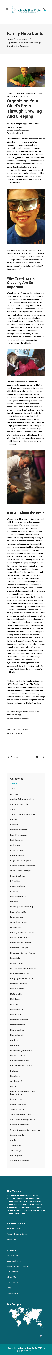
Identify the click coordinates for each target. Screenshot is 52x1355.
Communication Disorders (22, 865)
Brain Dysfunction (18, 835)
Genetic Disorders (18, 922)
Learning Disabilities (19, 983)
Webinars (11, 1239)
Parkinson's (15, 1071)
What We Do (13, 1255)
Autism (13, 809)
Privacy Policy (13, 1293)
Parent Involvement (19, 1060)
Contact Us (12, 1282)
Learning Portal (14, 1261)
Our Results (12, 1271)
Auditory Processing (19, 804)
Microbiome (15, 1014)
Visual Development (19, 1160)
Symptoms (15, 1145)
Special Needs (17, 1135)
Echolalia (14, 901)
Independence (17, 963)
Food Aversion (16, 917)
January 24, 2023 (20, 96)
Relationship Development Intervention (22, 1092)
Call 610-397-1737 (25, 1351)
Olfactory (14, 1045)
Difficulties (15, 881)
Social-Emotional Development (25, 1129)
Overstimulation (17, 1055)
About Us (11, 1277)
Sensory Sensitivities (19, 1124)
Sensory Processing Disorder (23, 1119)
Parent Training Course (21, 1065)
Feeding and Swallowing (21, 906)
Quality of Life (16, 1081)
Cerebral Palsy (17, 855)
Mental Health (16, 1009)
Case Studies (22, 39)
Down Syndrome (18, 886)
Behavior (14, 824)
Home (10, 39)
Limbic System (17, 988)
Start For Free (13, 1228)
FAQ (9, 1287)
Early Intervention (18, 896)
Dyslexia (14, 891)
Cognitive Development (21, 860)
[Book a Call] (45, 1339)
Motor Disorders (17, 1024)
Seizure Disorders (18, 1104)
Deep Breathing (17, 876)
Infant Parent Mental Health (23, 968)
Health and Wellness (20, 937)
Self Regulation (17, 1109)
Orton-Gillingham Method (22, 1050)
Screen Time (16, 1099)
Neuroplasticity (17, 1035)
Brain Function (16, 840)
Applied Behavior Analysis (22, 799)
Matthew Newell (28, 93)
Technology (15, 1150)
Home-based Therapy (20, 942)
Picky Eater (15, 1076)
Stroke (13, 1140)
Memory (14, 1004)
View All (14, 783)
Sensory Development (20, 1114)
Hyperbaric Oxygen (19, 947)
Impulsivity (15, 958)
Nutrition (14, 1040)
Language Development (21, 978)
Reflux (13, 1086)
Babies (13, 819)
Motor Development (19, 1019)
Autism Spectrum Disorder (22, 814)
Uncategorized (17, 1155)
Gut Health (15, 927)
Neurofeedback (17, 1030)
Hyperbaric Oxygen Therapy (23, 953)
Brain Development (19, 829)
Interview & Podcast (19, 973)
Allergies (14, 794)
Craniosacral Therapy (20, 870)
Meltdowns (15, 999)
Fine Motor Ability (18, 912)
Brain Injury (15, 845)
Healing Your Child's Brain (22, 932)
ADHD (12, 788)
